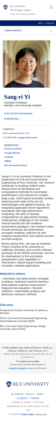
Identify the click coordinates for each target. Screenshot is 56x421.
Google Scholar (12, 153)
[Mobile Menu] (51, 7)
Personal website (13, 148)
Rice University (18, 6)
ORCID (7, 161)
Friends (34, 398)
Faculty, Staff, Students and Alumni (22, 14)
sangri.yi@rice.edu (27, 137)
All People (17, 394)
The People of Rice (20, 10)
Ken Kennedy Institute (15, 165)
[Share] (51, 31)
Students (22, 398)
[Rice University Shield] (5, 10)
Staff (40, 394)
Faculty (51, 23)
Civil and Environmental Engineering (18, 116)
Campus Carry (41, 414)
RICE (40, 23)
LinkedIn (8, 157)
